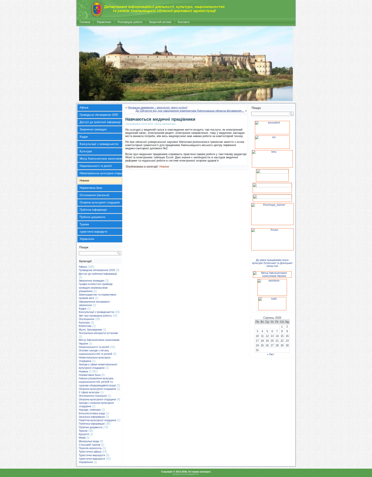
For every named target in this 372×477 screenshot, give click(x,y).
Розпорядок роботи (130, 22)
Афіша (84, 107)
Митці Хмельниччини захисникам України (101, 158)
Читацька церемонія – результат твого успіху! (158, 107)
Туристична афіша (90, 451)
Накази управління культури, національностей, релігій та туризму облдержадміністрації (97, 382)
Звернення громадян (93, 129)
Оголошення (86, 319)
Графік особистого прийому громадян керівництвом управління (96, 288)
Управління (104, 22)
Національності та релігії (96, 166)
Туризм (84, 224)
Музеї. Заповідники (90, 329)
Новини (84, 180)
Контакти (183, 22)
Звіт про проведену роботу (95, 315)
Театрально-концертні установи (98, 333)
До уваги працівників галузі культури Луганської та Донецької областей (272, 263)
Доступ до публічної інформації (100, 122)
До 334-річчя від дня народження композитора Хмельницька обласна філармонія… (190, 110)
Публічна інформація (93, 209)
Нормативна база (91, 187)
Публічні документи (92, 217)
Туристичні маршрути (92, 455)
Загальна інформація (92, 416)
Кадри (84, 136)
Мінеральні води (89, 441)
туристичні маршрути (93, 231)
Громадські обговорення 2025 (99, 114)
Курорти (84, 434)
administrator (169, 124)
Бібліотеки (85, 326)
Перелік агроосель (90, 448)
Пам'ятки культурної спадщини (97, 420)
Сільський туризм (89, 444)
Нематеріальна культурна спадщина (101, 173)
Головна (85, 22)
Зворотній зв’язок (160, 22)
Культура (86, 151)
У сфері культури (89, 392)
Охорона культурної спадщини (100, 202)
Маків (82, 437)
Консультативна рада (92, 413)
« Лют (270, 354)
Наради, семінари (90, 409)
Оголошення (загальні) (94, 195)
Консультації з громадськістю (99, 144)
